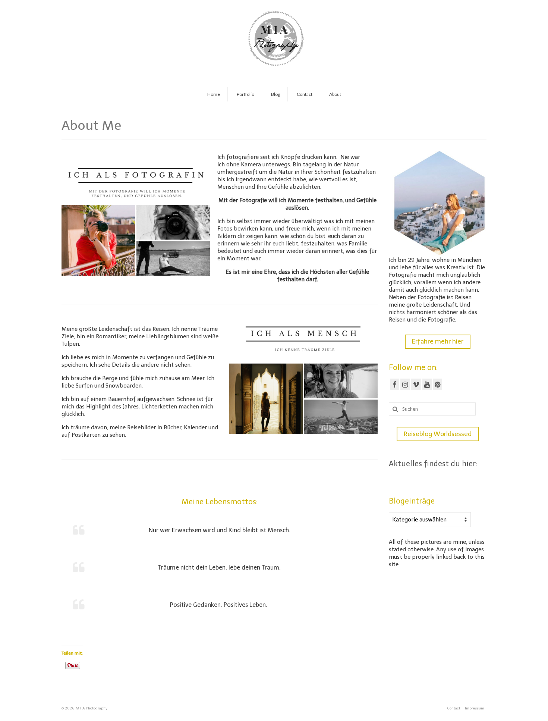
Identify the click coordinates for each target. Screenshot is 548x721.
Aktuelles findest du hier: (433, 463)
